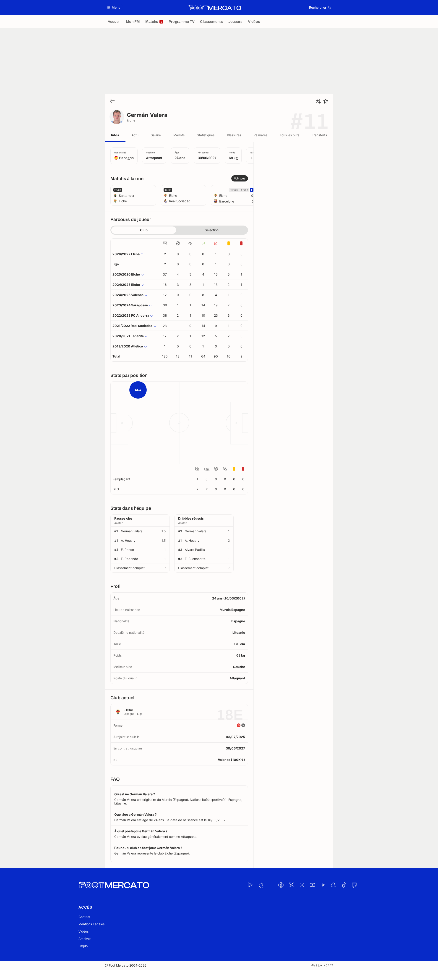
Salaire (156, 135)
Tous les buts (289, 135)
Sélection (212, 230)
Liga (115, 264)
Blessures (234, 135)
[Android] (250, 885)
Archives (84, 939)
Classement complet (129, 568)
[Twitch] (354, 885)
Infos (115, 135)
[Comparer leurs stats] (318, 101)
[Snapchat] (333, 885)
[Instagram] (301, 885)
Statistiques (205, 135)
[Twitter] (291, 885)
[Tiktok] (343, 885)
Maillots (179, 135)
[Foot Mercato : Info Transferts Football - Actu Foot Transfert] (214, 7)
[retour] (112, 101)
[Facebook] (280, 885)
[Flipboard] (322, 885)
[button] (114, 7)
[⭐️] (325, 101)
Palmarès (260, 135)
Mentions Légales (91, 924)
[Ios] (261, 885)
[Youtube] (312, 885)
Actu (135, 135)
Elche (131, 120)
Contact (84, 917)
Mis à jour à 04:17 (321, 965)
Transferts (319, 135)
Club (144, 230)
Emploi (83, 946)
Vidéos (83, 931)
